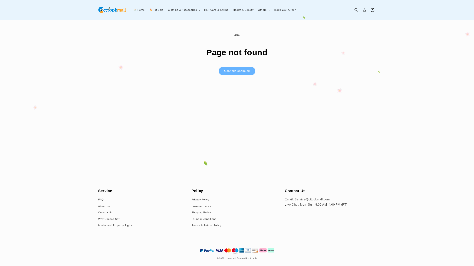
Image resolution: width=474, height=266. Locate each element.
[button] (184, 10)
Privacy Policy (200, 199)
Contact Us (105, 212)
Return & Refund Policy (206, 225)
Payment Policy (201, 205)
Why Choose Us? (109, 218)
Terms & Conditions (203, 218)
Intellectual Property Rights (115, 225)
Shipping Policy (201, 212)
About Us (104, 205)
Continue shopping (237, 70)
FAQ (101, 199)
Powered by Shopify (247, 258)
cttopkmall (231, 258)
